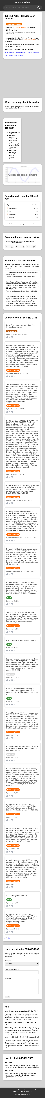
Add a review (9, 55)
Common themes (20, 52)
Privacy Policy (17, 1090)
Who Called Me (22, 2)
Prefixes (16, 1091)
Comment (8, 978)
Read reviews (9, 52)
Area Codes (36, 1090)
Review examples (33, 52)
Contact (26, 1090)
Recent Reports (26, 1091)
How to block (18, 55)
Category (8, 961)
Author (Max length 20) (12, 969)
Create (7, 997)
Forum (8, 1090)
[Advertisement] (22, 76)
